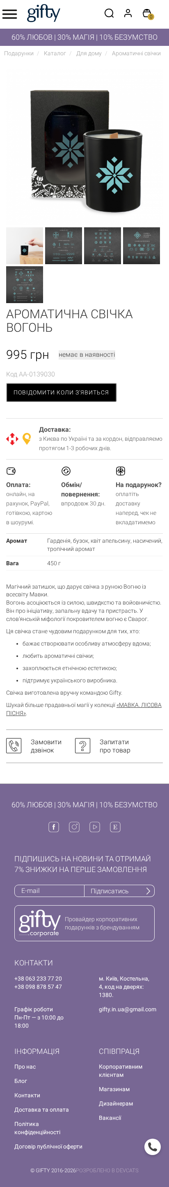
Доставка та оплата (41, 1109)
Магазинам (114, 1089)
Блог (20, 1081)
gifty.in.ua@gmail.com (127, 1009)
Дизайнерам (116, 1103)
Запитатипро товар (115, 746)
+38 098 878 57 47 (38, 986)
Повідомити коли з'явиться (61, 392)
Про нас (25, 1066)
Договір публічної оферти (48, 1146)
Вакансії (110, 1118)
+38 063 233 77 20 (38, 978)
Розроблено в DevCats (107, 1170)
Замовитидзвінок (46, 746)
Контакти (27, 1095)
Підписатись (110, 891)
